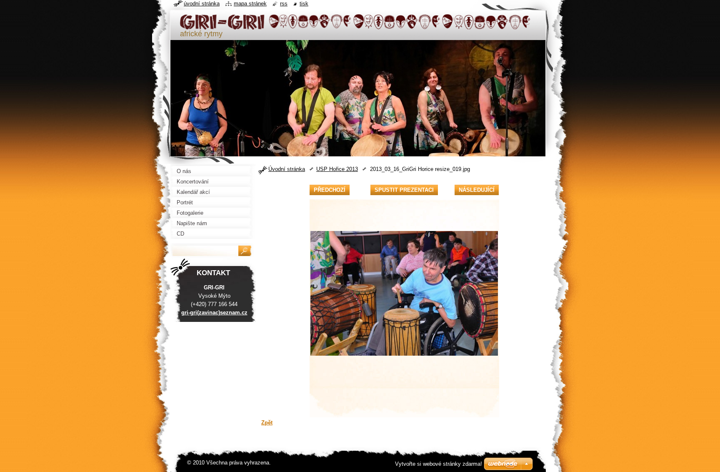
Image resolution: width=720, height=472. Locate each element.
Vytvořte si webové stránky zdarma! (438, 464)
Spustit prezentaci (404, 190)
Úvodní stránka (286, 169)
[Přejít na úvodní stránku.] (356, 26)
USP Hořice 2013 (337, 169)
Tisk (304, 3)
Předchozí (329, 190)
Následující (477, 190)
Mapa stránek (250, 3)
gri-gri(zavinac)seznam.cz (214, 312)
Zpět (266, 422)
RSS (284, 3)
